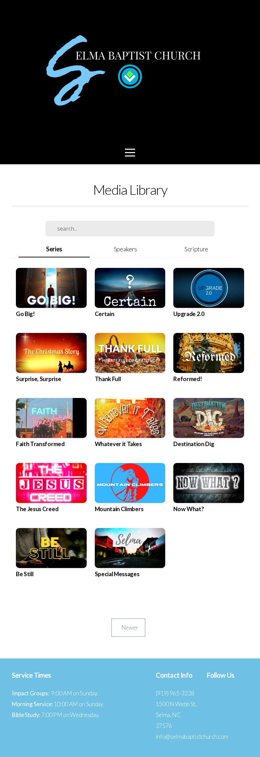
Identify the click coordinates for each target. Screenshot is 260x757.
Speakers (125, 249)
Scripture (196, 249)
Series (54, 249)
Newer (128, 627)
